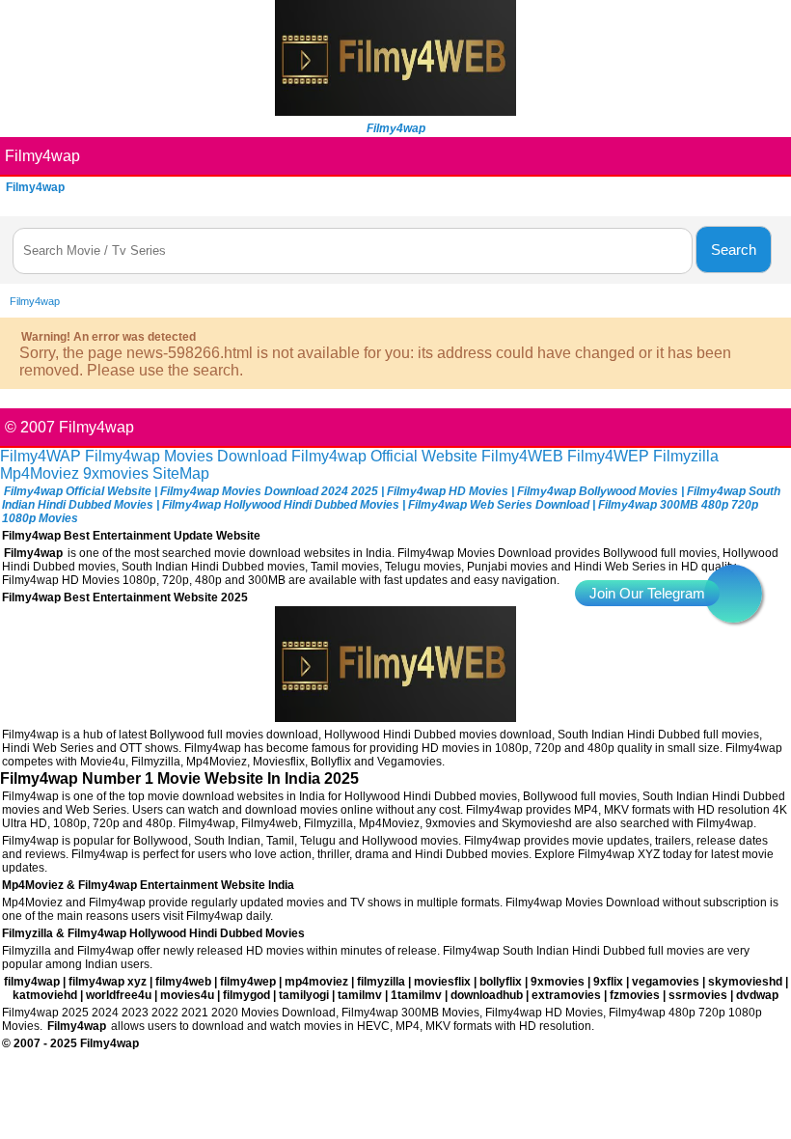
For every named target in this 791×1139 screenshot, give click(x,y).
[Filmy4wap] (395, 716)
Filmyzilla (686, 456)
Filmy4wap (42, 156)
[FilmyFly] (395, 110)
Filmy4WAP (40, 456)
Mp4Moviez (39, 473)
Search (733, 249)
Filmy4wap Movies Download (186, 456)
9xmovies (116, 473)
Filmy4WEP (608, 456)
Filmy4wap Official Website (384, 456)
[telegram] (733, 594)
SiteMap (180, 473)
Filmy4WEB (522, 456)
